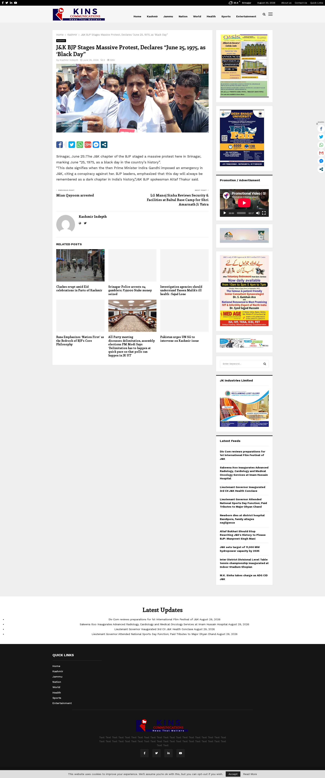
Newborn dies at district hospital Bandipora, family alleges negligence (242, 519)
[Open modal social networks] (104, 144)
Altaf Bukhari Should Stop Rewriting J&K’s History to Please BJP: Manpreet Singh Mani (243, 535)
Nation (183, 16)
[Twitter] (156, 753)
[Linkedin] (168, 753)
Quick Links (316, 3)
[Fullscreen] (264, 213)
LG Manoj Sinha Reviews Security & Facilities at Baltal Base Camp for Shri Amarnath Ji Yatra (178, 199)
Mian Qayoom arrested (75, 195)
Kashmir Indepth (69, 60)
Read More (250, 774)
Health (211, 16)
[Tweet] (71, 144)
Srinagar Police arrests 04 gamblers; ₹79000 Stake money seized (130, 290)
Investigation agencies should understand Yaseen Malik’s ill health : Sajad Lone (181, 290)
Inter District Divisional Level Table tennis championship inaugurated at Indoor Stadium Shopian (244, 563)
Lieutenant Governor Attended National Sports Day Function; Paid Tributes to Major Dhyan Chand (243, 503)
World (197, 16)
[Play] (225, 213)
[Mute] (258, 213)
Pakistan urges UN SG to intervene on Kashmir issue (179, 339)
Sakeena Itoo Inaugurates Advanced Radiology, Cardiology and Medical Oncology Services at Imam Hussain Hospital (154, 624)
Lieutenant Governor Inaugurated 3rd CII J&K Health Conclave (153, 629)
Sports (226, 16)
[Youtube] (180, 753)
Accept (233, 774)
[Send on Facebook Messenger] (96, 144)
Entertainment (246, 16)
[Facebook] (144, 753)
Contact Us (301, 3)
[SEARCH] (265, 364)
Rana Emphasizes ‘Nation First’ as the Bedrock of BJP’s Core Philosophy (80, 340)
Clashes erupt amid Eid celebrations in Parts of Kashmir (79, 288)
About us (286, 3)
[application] (244, 203)
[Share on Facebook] (59, 144)
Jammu (168, 16)
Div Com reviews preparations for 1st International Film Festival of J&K (242, 455)
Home (137, 16)
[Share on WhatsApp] (80, 144)
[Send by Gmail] (88, 144)
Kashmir (152, 16)
